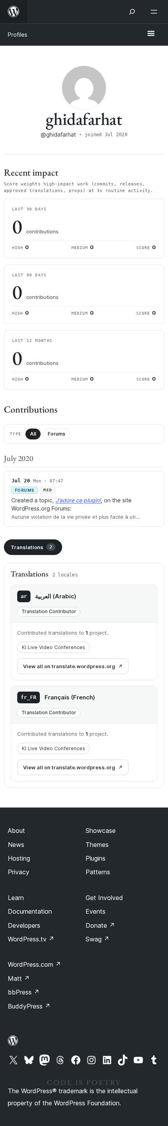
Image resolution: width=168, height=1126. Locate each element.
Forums (56, 434)
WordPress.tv (31, 939)
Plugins (95, 858)
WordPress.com (34, 964)
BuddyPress (29, 1006)
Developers (24, 925)
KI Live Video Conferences (53, 647)
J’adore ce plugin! (78, 500)
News (16, 845)
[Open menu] (155, 11)
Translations (31, 547)
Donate (100, 925)
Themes (97, 845)
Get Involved (104, 898)
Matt (19, 978)
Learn (16, 898)
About (16, 830)
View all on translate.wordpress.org (69, 666)
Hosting (19, 858)
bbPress (23, 992)
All (33, 434)
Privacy (18, 872)
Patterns (98, 872)
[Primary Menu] (151, 34)
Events (95, 911)
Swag (97, 939)
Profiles (17, 34)
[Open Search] (132, 11)
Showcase (101, 830)
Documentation (30, 911)
